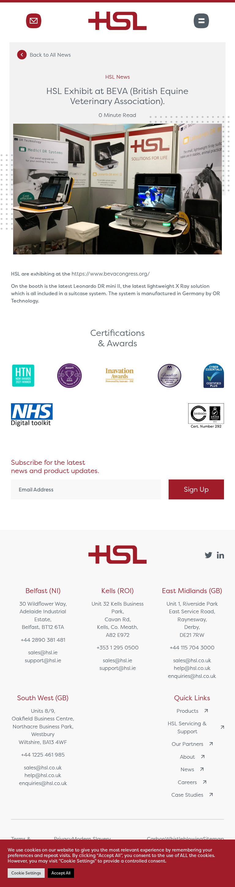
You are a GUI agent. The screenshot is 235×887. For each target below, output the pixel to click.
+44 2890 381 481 (43, 640)
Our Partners (187, 744)
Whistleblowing (184, 839)
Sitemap (213, 839)
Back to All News (50, 54)
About (187, 757)
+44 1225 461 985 (43, 754)
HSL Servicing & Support (187, 727)
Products (187, 711)
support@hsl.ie (43, 660)
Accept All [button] (60, 873)
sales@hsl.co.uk (192, 660)
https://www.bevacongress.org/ (111, 273)
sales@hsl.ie (43, 652)
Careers (187, 782)
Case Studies (187, 794)
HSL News (117, 76)
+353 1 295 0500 (118, 647)
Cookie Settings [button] (26, 873)
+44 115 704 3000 (192, 647)
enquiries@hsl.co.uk (192, 676)
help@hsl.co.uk (192, 668)
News (187, 769)
